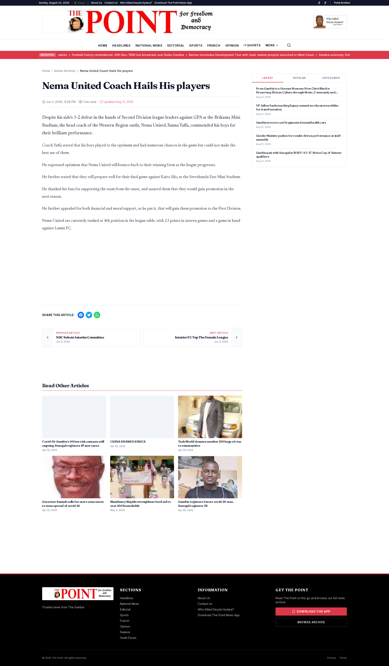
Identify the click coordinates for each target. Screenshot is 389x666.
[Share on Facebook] (81, 315)
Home (103, 45)
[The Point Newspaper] (325, 2)
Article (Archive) (65, 71)
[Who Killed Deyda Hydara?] (330, 21)
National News (149, 45)
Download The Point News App (173, 2)
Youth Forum (128, 637)
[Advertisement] (142, 270)
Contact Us (111, 2)
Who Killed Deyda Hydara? (136, 2)
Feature (125, 632)
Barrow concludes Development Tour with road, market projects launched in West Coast (227, 55)
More (270, 45)
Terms (343, 657)
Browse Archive (311, 622)
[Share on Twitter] (89, 315)
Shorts (254, 45)
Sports (195, 45)
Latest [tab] (267, 77)
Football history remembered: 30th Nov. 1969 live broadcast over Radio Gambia (104, 55)
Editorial (175, 45)
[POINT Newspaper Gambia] (319, 2)
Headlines (121, 45)
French (213, 45)
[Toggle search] (289, 45)
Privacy (331, 657)
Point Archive (342, 2)
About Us (96, 2)
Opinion (232, 45)
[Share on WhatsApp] (97, 315)
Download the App (313, 611)
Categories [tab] (331, 77)
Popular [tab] (299, 77)
